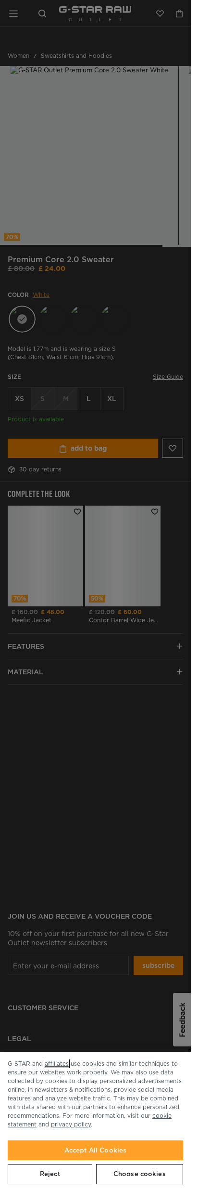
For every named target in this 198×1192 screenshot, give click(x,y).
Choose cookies (139, 1174)
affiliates (57, 1063)
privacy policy (71, 1124)
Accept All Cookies (95, 1150)
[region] (95, 1122)
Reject (50, 1174)
